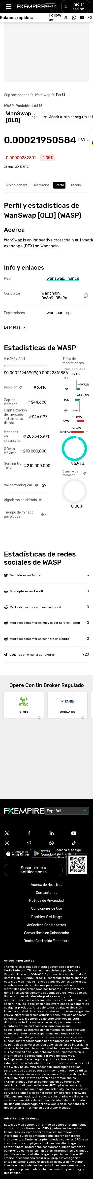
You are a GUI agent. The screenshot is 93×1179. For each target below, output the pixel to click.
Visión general (17, 185)
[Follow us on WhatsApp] (74, 18)
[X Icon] (13, 833)
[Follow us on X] (66, 18)
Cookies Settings (46, 917)
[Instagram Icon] (13, 843)
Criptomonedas (16, 95)
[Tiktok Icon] (80, 843)
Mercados (42, 185)
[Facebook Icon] (35, 833)
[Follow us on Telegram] (90, 18)
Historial (76, 185)
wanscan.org (59, 312)
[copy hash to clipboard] (85, 295)
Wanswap (42, 95)
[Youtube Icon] (80, 833)
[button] (8, 6)
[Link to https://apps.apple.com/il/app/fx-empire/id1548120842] (17, 854)
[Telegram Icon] (35, 843)
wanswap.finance (63, 278)
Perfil (60, 185)
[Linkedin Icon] (58, 833)
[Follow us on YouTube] (82, 18)
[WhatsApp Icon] (58, 843)
